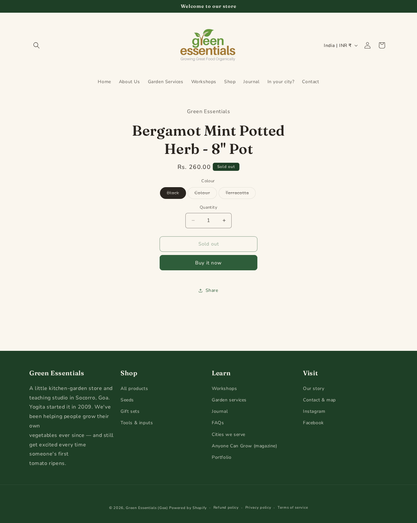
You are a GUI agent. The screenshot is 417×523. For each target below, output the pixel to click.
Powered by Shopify (188, 507)
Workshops (224, 388)
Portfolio (221, 457)
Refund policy (226, 507)
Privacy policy (258, 507)
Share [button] (212, 290)
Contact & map (319, 400)
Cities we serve (228, 434)
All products (134, 388)
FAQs (218, 423)
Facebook (313, 423)
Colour (205, 194)
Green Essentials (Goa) (147, 507)
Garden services (229, 400)
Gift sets (130, 412)
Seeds (127, 400)
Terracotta (240, 194)
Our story (313, 388)
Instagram (314, 412)
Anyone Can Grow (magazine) (244, 446)
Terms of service (293, 507)
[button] (36, 45)
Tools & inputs (137, 423)
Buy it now (208, 263)
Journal (220, 412)
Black (176, 194)
